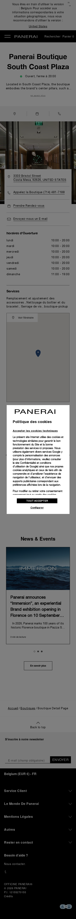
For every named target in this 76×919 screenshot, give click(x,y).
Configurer (37, 507)
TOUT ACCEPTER (37, 500)
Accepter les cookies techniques (35, 430)
